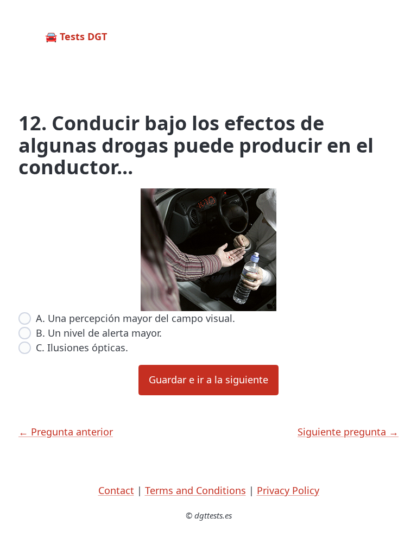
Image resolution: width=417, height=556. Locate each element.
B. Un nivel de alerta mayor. (99, 332)
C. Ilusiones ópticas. (82, 347)
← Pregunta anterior (65, 431)
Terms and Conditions (195, 490)
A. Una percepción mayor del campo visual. (135, 318)
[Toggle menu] (389, 37)
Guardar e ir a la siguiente (208, 379)
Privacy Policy (288, 490)
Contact (116, 490)
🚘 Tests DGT (76, 36)
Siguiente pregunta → (348, 431)
